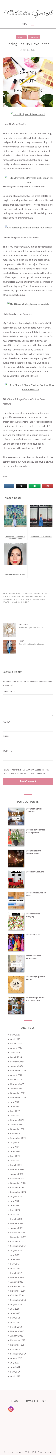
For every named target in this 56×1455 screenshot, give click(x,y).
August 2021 (16, 1142)
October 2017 (17, 1349)
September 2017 (18, 1353)
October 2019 (17, 1241)
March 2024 (16, 1057)
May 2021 (15, 1156)
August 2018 (16, 1304)
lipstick (20, 599)
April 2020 (15, 1214)
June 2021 (15, 1151)
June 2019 (15, 1259)
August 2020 (16, 1196)
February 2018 (17, 1331)
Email (6, 736)
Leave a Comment (20, 602)
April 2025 (15, 1039)
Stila (42, 599)
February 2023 (17, 1084)
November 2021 (18, 1129)
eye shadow (27, 596)
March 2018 (16, 1326)
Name (6, 722)
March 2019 (16, 1273)
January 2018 (16, 1335)
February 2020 (17, 1223)
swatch (6, 602)
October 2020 (17, 1187)
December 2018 (17, 1286)
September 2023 (18, 1070)
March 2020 (16, 1218)
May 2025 (15, 1034)
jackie (9, 593)
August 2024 (16, 1048)
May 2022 (15, 1111)
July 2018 (14, 1308)
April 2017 (15, 1376)
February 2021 (17, 1169)
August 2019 (16, 1250)
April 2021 (15, 1160)
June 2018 (15, 1313)
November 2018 (18, 1290)
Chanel (6, 596)
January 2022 (16, 1124)
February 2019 (17, 1277)
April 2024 (15, 1052)
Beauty (21, 37)
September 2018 (18, 1299)
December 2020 (17, 1178)
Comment (9, 691)
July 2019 (14, 1255)
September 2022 (18, 1097)
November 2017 (18, 1344)
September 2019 (18, 1245)
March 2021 (16, 1165)
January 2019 (16, 1281)
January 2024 (16, 1066)
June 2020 (15, 1205)
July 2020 (14, 1201)
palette (35, 599)
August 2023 (16, 1075)
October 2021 (17, 1133)
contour (15, 596)
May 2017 (15, 1371)
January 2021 (16, 1174)
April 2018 (15, 1322)
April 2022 (15, 1115)
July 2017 (14, 1362)
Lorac (28, 599)
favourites (39, 596)
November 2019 (18, 1236)
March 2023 (16, 1079)
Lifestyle (33, 37)
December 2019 (17, 1232)
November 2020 (18, 1183)
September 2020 (18, 1192)
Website (7, 751)
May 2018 (15, 1317)
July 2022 (14, 1102)
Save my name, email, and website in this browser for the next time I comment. (26, 771)
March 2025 (16, 1043)
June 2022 (15, 1106)
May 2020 (15, 1210)
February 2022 (17, 1120)
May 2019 (15, 1263)
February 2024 (17, 1061)
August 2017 (16, 1358)
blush (44, 593)
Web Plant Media (42, 1452)
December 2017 (17, 1340)
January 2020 (16, 1228)
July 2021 (14, 1147)
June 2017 (15, 1367)
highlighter (9, 599)
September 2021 (18, 1138)
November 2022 (18, 1093)
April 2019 (15, 1268)
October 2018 (17, 1295)
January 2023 (16, 1088)
